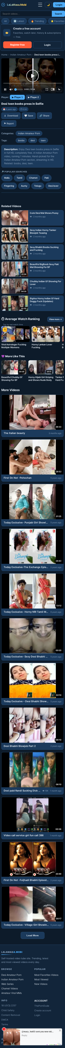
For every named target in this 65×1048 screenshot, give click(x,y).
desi (32, 140)
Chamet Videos (9, 988)
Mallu (7, 177)
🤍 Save (28, 115)
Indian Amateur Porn (21, 54)
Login (59, 5)
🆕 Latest (19, 21)
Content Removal (10, 1015)
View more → (55, 319)
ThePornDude (41, 1005)
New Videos (40, 983)
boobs (21, 140)
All (5, 21)
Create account (42, 1010)
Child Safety (7, 1010)
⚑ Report (9, 123)
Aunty (24, 185)
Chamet (33, 177)
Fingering (9, 185)
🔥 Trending (37, 21)
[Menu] (40, 4)
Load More (32, 935)
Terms (4, 1024)
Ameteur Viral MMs (11, 993)
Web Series (7, 983)
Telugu (37, 185)
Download (12, 115)
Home (4, 54)
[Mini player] (52, 89)
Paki (46, 177)
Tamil (19, 177)
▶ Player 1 (17, 97)
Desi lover (53, 185)
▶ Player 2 (33, 97)
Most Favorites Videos (46, 974)
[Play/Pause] (5, 89)
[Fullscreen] (47, 89)
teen (43, 140)
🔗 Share (44, 115)
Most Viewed (41, 979)
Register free (17, 44)
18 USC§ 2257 (8, 1005)
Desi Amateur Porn (11, 974)
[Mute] (11, 89)
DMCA (4, 1019)
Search (58, 14)
